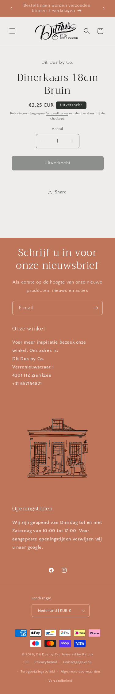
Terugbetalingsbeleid (38, 671)
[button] (12, 31)
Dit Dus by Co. (48, 654)
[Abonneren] (95, 308)
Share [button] (61, 192)
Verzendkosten (57, 113)
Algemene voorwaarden (80, 671)
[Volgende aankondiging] (103, 8)
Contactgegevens (77, 662)
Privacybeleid (46, 662)
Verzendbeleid (60, 681)
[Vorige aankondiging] (11, 8)
